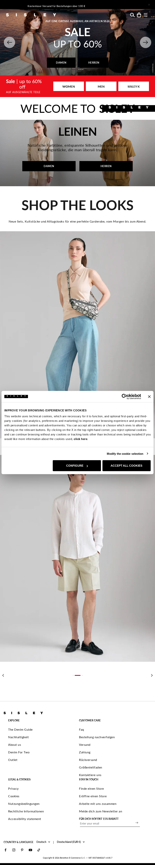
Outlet (12, 759)
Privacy (13, 788)
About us (14, 744)
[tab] (73, 675)
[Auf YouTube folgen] (30, 850)
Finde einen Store (91, 788)
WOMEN (68, 86)
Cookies (13, 796)
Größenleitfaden (90, 767)
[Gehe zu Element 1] (75, 69)
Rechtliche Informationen (26, 811)
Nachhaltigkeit (18, 737)
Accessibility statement (24, 819)
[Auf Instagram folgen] (14, 850)
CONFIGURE (74, 465)
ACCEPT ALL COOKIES (126, 465)
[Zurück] (3, 675)
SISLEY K (134, 86)
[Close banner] (149, 396)
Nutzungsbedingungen (24, 803)
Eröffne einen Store (93, 796)
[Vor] (118, 5)
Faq (81, 729)
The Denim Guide (20, 729)
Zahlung (85, 752)
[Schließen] (149, 5)
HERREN (93, 62)
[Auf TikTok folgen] (39, 850)
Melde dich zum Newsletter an (100, 811)
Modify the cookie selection (125, 453)
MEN (101, 86)
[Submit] (137, 823)
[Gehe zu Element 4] (82, 69)
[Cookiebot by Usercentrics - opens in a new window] (124, 396)
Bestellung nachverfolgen (97, 737)
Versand (85, 744)
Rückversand (88, 759)
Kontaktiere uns (90, 775)
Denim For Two (19, 752)
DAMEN (61, 62)
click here (80, 439)
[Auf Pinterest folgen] (22, 850)
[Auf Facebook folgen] (5, 850)
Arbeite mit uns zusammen (97, 803)
